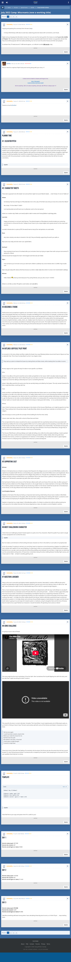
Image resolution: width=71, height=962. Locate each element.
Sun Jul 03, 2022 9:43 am (19, 898)
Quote (66, 52)
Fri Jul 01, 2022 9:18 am (18, 773)
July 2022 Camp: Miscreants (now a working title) (26, 12)
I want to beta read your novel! (35, 83)
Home (9, 7)
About (22, 944)
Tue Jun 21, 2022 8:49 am (19, 131)
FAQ (27, 944)
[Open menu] (3, 3)
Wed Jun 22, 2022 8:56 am (19, 344)
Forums (16, 7)
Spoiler (6, 164)
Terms (48, 944)
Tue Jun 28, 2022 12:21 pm (19, 573)
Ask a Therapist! (35, 81)
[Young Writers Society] (35, 2)
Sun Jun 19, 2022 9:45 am (19, 24)
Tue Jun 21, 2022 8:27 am (19, 101)
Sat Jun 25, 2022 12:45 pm (19, 523)
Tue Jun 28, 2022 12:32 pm (19, 622)
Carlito (9, 63)
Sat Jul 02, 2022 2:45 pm (19, 866)
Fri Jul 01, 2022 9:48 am (18, 833)
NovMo (32, 7)
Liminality (10, 24)
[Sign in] (7, 3)
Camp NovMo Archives (43, 7)
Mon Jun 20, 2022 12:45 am (17, 63)
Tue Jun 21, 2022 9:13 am (19, 184)
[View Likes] (67, 24)
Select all (64, 786)
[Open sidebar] (68, 3)
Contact (32, 944)
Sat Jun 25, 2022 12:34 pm (19, 457)
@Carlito (13, 105)
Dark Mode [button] (35, 941)
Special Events (24, 7)
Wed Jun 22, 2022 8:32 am (19, 303)
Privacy (43, 944)
